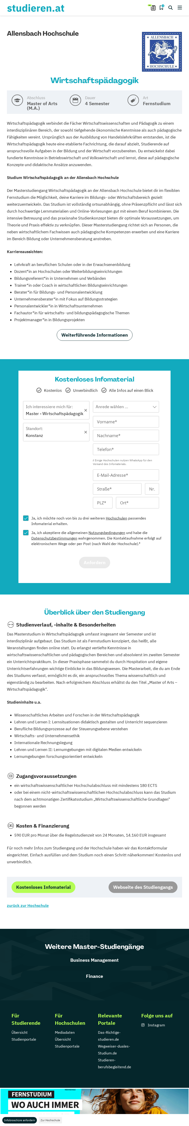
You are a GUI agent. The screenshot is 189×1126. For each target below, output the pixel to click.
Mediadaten (65, 1032)
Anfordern (95, 562)
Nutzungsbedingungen (107, 532)
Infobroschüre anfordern (19, 1120)
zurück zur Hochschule (28, 905)
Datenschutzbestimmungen (54, 538)
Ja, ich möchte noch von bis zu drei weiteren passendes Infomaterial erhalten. (88, 521)
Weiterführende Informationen (94, 335)
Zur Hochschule (50, 1120)
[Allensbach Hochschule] (162, 52)
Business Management (94, 960)
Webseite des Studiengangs (143, 887)
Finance (94, 976)
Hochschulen (116, 518)
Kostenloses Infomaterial (43, 887)
